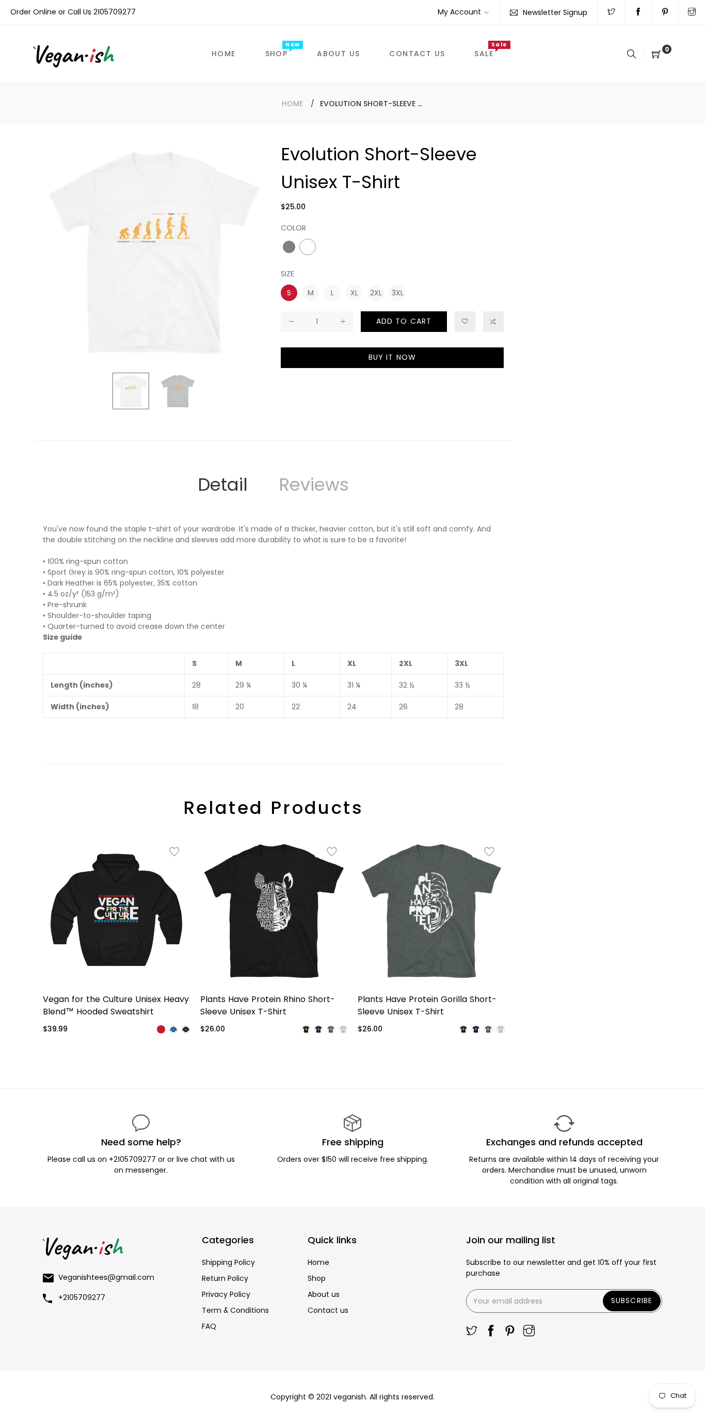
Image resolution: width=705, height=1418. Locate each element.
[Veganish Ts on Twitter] (611, 12)
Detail (223, 484)
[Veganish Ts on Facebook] (638, 12)
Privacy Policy (226, 1294)
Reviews (314, 484)
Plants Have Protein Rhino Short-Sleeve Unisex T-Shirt (267, 1005)
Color (293, 228)
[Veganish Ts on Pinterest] (665, 12)
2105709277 (114, 12)
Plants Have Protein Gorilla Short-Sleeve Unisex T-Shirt (427, 1005)
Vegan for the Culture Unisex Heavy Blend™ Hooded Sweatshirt (116, 1005)
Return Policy (225, 1278)
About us (324, 1294)
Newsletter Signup (555, 12)
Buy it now (392, 357)
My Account (459, 12)
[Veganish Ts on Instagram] (692, 12)
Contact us (328, 1310)
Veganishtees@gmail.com (106, 1277)
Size (287, 274)
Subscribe (631, 1300)
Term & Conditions (235, 1310)
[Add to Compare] (493, 321)
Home (292, 103)
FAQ (209, 1326)
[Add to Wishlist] (465, 321)
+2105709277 (133, 1159)
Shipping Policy (228, 1262)
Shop (317, 1278)
